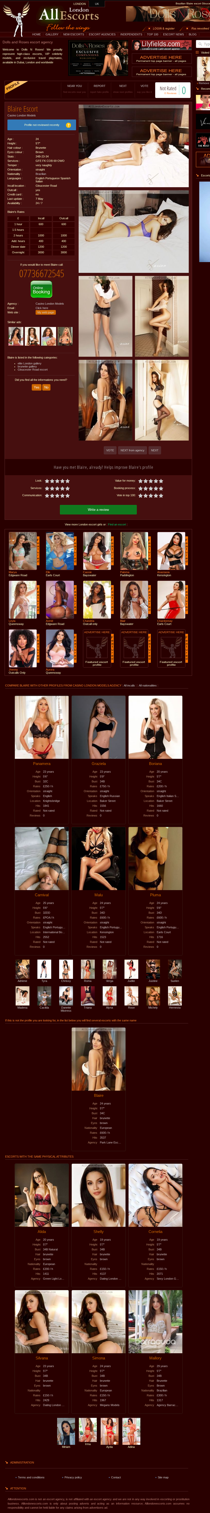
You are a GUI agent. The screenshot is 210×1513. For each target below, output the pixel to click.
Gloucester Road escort (33, 369)
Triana (88, 1007)
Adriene (22, 980)
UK (97, 3)
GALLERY (52, 34)
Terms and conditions (31, 1477)
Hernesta (175, 1007)
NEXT (123, 88)
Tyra (44, 980)
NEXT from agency (132, 450)
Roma (87, 980)
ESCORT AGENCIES (102, 34)
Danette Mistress (66, 1009)
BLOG (193, 34)
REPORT (99, 88)
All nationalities (148, 685)
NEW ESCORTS (73, 34)
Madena (22, 1007)
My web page (45, 312)
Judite (131, 980)
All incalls (130, 685)
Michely (153, 1007)
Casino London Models (21, 115)
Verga (109, 980)
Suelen (175, 980)
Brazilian (41, 173)
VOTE (144, 88)
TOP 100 (152, 34)
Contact (116, 1477)
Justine (153, 980)
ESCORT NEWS (173, 34)
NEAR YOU (74, 88)
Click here (42, 308)
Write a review (98, 510)
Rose (131, 1007)
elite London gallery (29, 363)
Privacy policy (73, 1477)
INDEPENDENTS (131, 34)
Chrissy (66, 980)
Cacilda (44, 1007)
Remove (204, 83)
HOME (36, 34)
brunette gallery (27, 366)
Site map (163, 1477)
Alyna (109, 1007)
